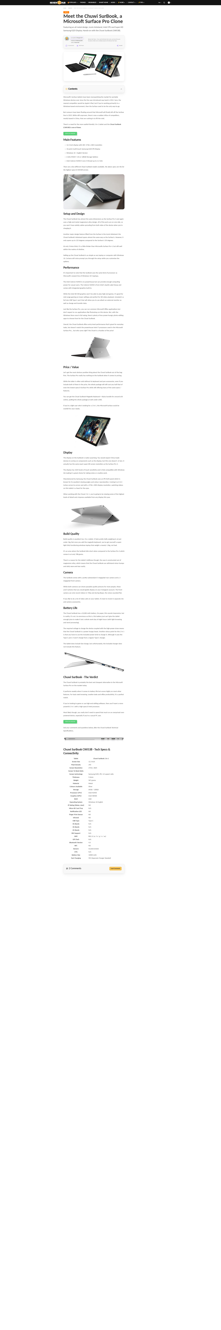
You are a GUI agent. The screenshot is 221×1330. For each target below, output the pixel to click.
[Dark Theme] (169, 2)
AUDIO (113, 2)
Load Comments (115, 868)
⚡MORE (121, 2)
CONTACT (131, 2)
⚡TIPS (140, 2)
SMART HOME (103, 2)
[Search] (164, 2)
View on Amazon (70, 133)
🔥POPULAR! (71, 2)
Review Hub (77, 42)
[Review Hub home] (58, 2)
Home (64, 8)
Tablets (70, 8)
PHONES (83, 2)
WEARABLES (92, 2)
